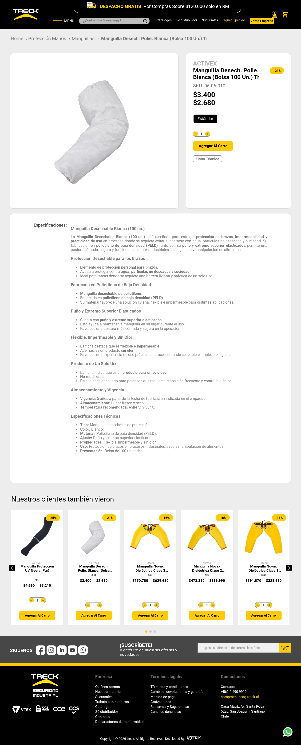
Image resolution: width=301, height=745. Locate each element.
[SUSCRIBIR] (285, 647)
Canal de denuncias (165, 712)
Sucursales (210, 20)
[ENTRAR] (274, 14)
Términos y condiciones (169, 687)
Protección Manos (47, 38)
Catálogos (164, 20)
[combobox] (114, 21)
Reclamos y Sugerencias (169, 707)
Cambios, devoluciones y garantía (176, 692)
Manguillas (83, 38)
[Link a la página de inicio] (17, 38)
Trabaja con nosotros (112, 702)
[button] (205, 119)
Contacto (102, 717)
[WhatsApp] (289, 733)
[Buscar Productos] (145, 21)
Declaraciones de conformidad (119, 722)
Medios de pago (163, 697)
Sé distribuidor (186, 20)
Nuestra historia (108, 692)
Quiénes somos (107, 687)
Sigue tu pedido (234, 20)
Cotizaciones (160, 702)
